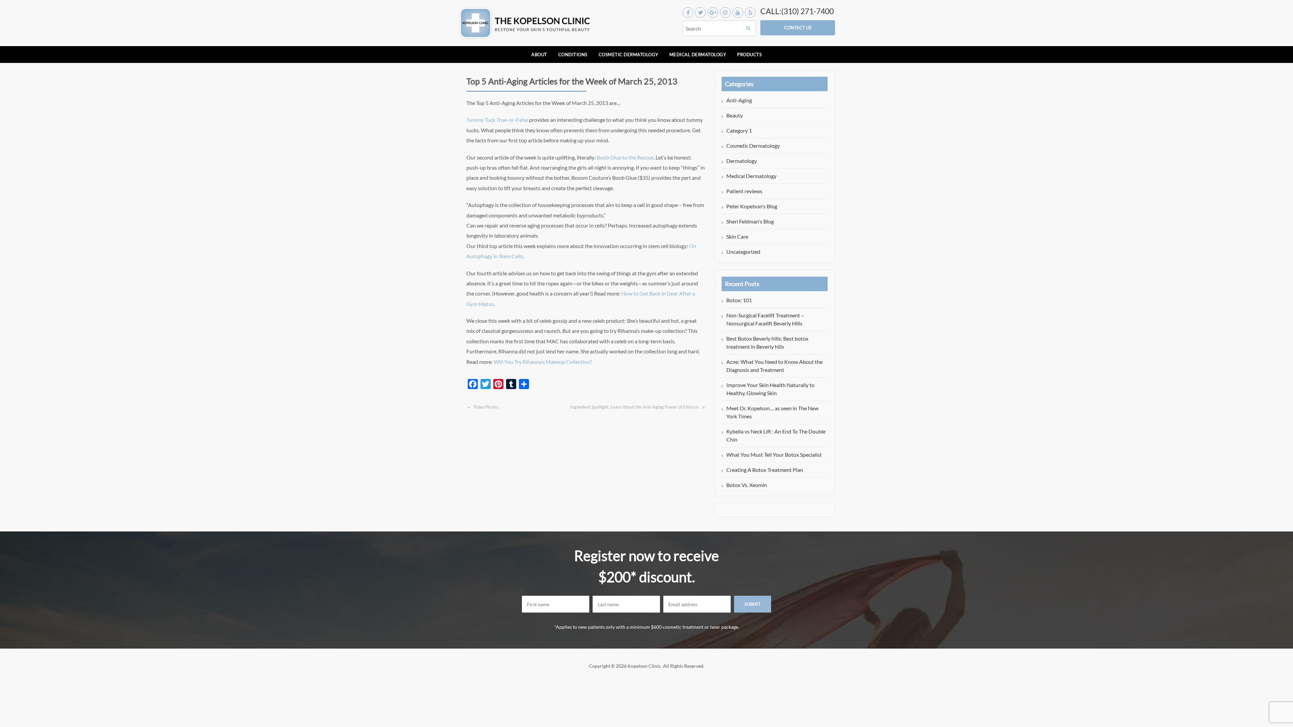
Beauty (734, 115)
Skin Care (737, 236)
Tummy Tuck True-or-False (497, 119)
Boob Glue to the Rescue (625, 157)
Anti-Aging (739, 100)
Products (749, 54)
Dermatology (741, 161)
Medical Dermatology (697, 54)
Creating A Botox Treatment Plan (764, 469)
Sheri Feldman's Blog (750, 221)
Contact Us (797, 27)
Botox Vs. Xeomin (746, 485)
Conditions (573, 54)
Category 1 (739, 130)
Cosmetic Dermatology (628, 54)
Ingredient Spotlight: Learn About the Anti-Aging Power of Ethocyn (634, 407)
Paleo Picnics (486, 407)
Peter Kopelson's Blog (751, 206)
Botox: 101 (739, 300)
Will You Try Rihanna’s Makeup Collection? (543, 361)
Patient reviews (744, 191)
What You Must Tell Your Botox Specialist (774, 454)
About (539, 54)
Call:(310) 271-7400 (797, 11)
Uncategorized (743, 251)
